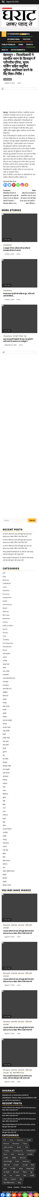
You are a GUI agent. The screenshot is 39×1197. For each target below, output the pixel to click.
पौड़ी (4, 801)
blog (4, 576)
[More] (26, 185)
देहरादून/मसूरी (7, 766)
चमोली (4, 713)
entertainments (18, 50)
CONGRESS (7, 583)
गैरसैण (4, 710)
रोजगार (5, 847)
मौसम (4, 826)
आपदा (4, 668)
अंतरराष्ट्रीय (6, 654)
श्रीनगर (5, 864)
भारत (4, 808)
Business (6, 580)
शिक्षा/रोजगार (6, 861)
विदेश (4, 854)
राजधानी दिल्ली (7, 829)
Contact (16, 1187)
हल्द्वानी (4, 882)
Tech (4, 636)
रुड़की (4, 836)
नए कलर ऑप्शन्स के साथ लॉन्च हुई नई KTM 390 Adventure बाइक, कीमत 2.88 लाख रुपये (18, 932)
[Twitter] (9, 185)
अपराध (5, 657)
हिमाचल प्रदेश (7, 885)
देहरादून (21, 336)
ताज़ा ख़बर (6, 741)
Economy (6, 594)
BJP (4, 573)
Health (5, 50)
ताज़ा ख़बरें (15, 336)
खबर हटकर (6, 706)
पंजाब (4, 790)
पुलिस (4, 797)
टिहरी (4, 734)
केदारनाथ (5, 696)
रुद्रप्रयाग (6, 843)
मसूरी (4, 819)
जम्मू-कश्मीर (6, 731)
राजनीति (5, 833)
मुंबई (4, 822)
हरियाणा (5, 878)
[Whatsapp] (18, 185)
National (26, 34)
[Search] (35, 34)
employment (7, 597)
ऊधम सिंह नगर (7, 689)
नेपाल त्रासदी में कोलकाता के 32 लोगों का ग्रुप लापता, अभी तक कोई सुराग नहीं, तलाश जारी (17, 1077)
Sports (29, 45)
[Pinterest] (14, 185)
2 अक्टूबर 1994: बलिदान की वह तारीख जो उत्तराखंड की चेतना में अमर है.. (16, 249)
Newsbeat (6, 619)
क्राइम (5, 699)
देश (4, 755)
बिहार (4, 804)
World (5, 650)
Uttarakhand (13, 34)
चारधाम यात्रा (7, 727)
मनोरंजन (5, 815)
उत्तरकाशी (5, 675)
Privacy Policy (26, 1187)
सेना (4, 868)
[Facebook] (5, 185)
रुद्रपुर (5, 840)
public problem (8, 45)
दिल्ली (4, 748)
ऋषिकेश (5, 692)
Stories (5, 633)
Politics (26, 39)
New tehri (6, 615)
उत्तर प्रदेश (6, 671)
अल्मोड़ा (5, 661)
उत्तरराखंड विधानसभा (9, 678)
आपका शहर (6, 664)
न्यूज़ (25, 336)
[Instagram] (22, 185)
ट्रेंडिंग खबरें (6, 738)
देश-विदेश (5, 759)
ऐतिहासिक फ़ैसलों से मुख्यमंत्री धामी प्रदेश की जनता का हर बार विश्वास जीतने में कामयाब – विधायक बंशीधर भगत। (11, 196)
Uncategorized (8, 643)
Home (9, 1187)
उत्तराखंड (5, 682)
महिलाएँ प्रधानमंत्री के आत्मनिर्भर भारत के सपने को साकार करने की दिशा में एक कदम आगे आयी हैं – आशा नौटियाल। (28, 196)
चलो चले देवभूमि (7, 720)
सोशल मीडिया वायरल (9, 871)
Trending (6, 640)
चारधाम (5, 724)
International (13, 39)
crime (20, 45)
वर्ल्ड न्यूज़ (5, 850)
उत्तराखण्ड (6, 685)
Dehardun (6, 590)
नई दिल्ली (5, 776)
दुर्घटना (5, 752)
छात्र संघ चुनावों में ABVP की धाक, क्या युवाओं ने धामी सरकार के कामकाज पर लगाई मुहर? (18, 340)
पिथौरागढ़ (5, 794)
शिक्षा (4, 857)
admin (19, 83)
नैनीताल (5, 780)
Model (5, 608)
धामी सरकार (6, 773)
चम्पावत (5, 717)
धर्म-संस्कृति (6, 769)
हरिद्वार (4, 875)
